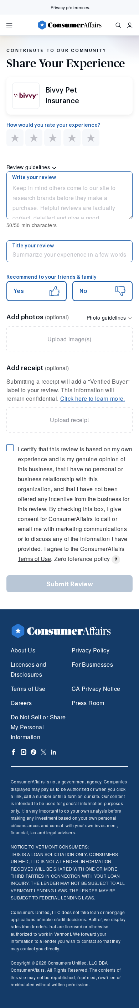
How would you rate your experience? (53, 125)
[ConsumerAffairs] (69, 25)
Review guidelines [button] (29, 166)
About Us (23, 650)
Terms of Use (34, 559)
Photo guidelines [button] (107, 317)
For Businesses (92, 664)
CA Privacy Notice (96, 688)
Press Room (88, 703)
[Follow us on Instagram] (23, 752)
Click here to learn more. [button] (92, 398)
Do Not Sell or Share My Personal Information (38, 727)
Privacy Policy (90, 650)
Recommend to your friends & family (51, 277)
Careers (21, 703)
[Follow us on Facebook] (13, 752)
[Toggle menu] (9, 25)
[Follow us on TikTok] (33, 752)
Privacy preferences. (70, 7)
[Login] (130, 25)
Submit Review (69, 584)
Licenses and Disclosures (28, 669)
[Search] (118, 25)
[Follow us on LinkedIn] (53, 752)
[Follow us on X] (43, 752)
